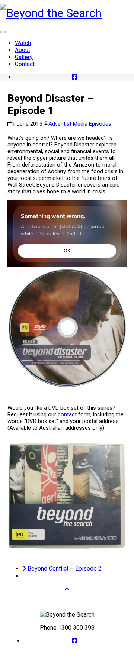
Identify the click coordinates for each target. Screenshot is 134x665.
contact (67, 414)
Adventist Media (67, 123)
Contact (25, 64)
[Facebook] (74, 77)
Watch (23, 42)
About (22, 50)
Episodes (100, 123)
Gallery (24, 57)
